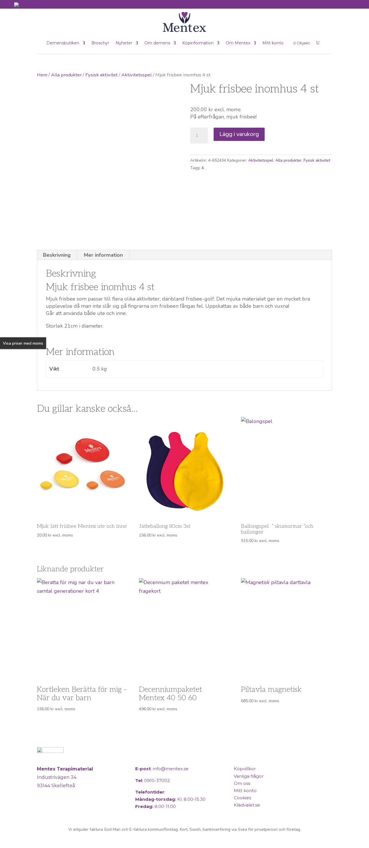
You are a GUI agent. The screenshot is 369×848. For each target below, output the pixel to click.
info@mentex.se (171, 768)
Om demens (157, 43)
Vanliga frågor (248, 776)
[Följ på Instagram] (56, 809)
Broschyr (100, 43)
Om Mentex (238, 43)
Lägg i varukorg (239, 134)
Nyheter (124, 43)
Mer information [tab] (103, 255)
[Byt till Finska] (23, 4)
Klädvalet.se (247, 805)
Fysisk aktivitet (101, 74)
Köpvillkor (245, 768)
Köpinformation (198, 43)
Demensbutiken (62, 43)
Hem (42, 74)
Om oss (242, 783)
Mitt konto (273, 43)
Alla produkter (66, 74)
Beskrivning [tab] (57, 255)
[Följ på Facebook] (42, 809)
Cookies (242, 797)
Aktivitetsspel (136, 74)
